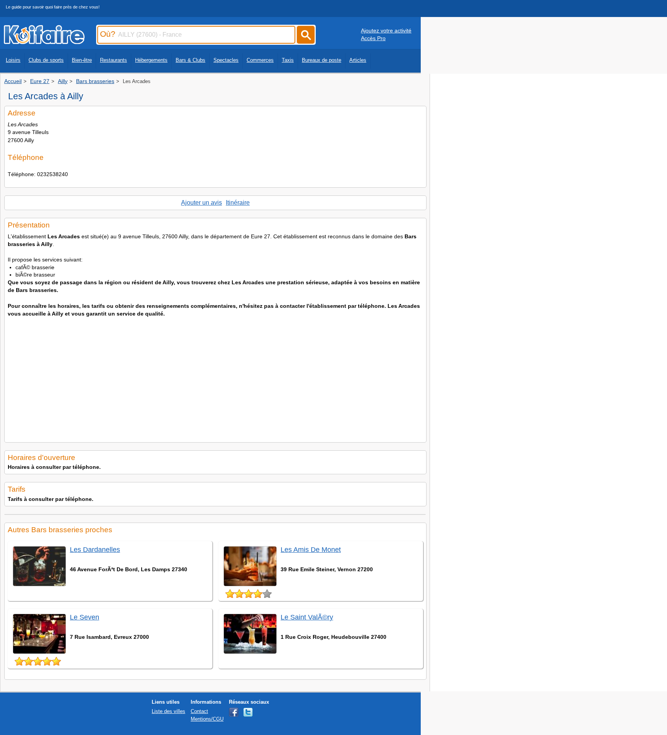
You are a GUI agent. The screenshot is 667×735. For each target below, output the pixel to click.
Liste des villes (168, 711)
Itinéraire (238, 202)
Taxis (288, 60)
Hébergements (151, 60)
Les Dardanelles (95, 549)
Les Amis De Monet (311, 549)
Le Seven (84, 617)
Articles (357, 60)
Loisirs (13, 60)
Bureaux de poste (321, 60)
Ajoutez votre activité (386, 30)
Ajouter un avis (201, 202)
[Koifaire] (44, 42)
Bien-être (82, 60)
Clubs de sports (46, 60)
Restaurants (113, 60)
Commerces (260, 60)
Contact (199, 711)
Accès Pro (373, 38)
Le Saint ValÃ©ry (307, 617)
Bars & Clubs (190, 60)
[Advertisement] (215, 377)
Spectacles (226, 60)
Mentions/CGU (207, 719)
